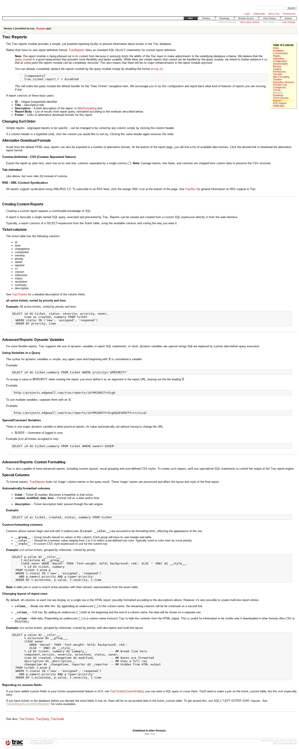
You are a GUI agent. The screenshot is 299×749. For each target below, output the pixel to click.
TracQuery (42, 719)
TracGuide (57, 719)
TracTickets (19, 294)
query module (23, 59)
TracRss (190, 189)
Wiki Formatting (281, 77)
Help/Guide (259, 13)
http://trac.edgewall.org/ (285, 743)
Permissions (279, 71)
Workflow (278, 92)
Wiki (190, 18)
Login (247, 13)
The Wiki (277, 74)
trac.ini (158, 68)
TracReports (76, 50)
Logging (277, 69)
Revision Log (280, 84)
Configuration (280, 61)
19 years (40, 28)
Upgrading (278, 58)
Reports (277, 100)
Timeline (206, 18)
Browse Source (246, 18)
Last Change (288, 22)
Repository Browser (283, 82)
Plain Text (149, 734)
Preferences (289, 13)
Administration (280, 63)
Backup (277, 66)
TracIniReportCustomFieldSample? (28, 704)
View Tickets (269, 18)
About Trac (274, 13)
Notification (279, 105)
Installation (278, 50)
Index (276, 48)
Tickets (277, 90)
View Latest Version (250, 22)
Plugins (277, 56)
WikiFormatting (87, 108)
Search (288, 18)
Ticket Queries (281, 98)
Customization (280, 53)
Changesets (279, 87)
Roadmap (224, 18)
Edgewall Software (42, 743)
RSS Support (280, 103)
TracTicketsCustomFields (126, 691)
